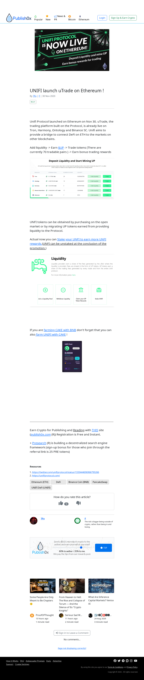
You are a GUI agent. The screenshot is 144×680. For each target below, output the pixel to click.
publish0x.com (41, 434)
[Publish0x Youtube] (136, 661)
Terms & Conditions (115, 667)
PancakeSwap (100, 482)
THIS (95, 430)
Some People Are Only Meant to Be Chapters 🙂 (41, 600)
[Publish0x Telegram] (124, 661)
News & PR (59, 18)
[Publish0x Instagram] (132, 661)
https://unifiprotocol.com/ (46, 475)
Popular (38, 19)
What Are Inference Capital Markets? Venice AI (101, 600)
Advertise (57, 661)
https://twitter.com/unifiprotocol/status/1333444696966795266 (65, 472)
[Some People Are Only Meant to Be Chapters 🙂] (43, 585)
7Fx (34, 96)
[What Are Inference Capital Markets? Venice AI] (101, 585)
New (48, 19)
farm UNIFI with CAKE (50, 334)
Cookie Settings (22, 664)
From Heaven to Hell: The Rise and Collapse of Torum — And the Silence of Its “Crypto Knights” (72, 604)
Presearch (39, 443)
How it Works (12, 661)
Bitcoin (72, 19)
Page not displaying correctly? (72, 648)
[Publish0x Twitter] (119, 661)
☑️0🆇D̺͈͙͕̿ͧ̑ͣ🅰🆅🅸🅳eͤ (103, 615)
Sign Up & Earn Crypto (123, 17)
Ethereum (84, 19)
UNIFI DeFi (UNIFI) (41, 487)
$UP (61, 147)
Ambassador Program (35, 661)
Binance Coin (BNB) (78, 482)
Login (102, 17)
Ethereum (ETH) (40, 482)
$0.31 (33, 102)
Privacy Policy (132, 667)
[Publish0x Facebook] (115, 661)
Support (9, 664)
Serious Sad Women (75, 615)
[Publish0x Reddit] (128, 661)
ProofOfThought (45, 615)
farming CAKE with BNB (60, 330)
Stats (48, 661)
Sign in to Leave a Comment (73, 632)
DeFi (58, 482)
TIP (105, 547)
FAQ (22, 661)
